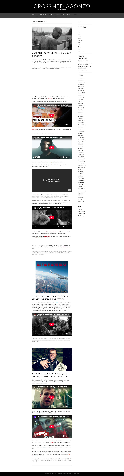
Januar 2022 (80, 90)
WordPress (59, 473)
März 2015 (80, 152)
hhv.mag (52, 442)
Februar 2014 (80, 180)
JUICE (75, 14)
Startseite (35, 14)
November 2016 (81, 120)
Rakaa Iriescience (51, 252)
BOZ (48, 251)
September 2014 (81, 165)
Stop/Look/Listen (47, 236)
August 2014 (80, 167)
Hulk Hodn (69, 251)
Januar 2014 (80, 182)
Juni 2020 (80, 99)
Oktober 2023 (80, 84)
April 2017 (80, 114)
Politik (79, 42)
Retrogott (58, 302)
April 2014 (80, 175)
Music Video (37, 251)
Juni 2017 (80, 109)
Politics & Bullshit (85, 60)
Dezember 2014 (81, 158)
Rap (41, 251)
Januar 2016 (80, 133)
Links (61, 16)
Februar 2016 (80, 131)
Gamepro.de (43, 14)
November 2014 (81, 161)
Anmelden (80, 209)
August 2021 (80, 94)
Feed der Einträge (81, 211)
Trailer (79, 48)
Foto (79, 31)
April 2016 (80, 129)
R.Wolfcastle (80, 70)
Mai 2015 (80, 148)
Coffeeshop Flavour (53, 458)
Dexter (52, 251)
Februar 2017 (80, 118)
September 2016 (81, 124)
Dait (50, 251)
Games (79, 34)
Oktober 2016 (80, 122)
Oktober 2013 (80, 188)
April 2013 (80, 201)
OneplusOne (45, 252)
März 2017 (80, 116)
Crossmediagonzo (62, 6)
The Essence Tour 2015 (52, 339)
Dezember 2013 (81, 184)
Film (79, 29)
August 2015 (80, 141)
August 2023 (80, 86)
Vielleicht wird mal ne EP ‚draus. (42, 237)
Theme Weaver (75, 473)
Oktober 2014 (80, 163)
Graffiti (79, 38)
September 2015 (81, 139)
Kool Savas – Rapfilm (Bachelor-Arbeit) (42, 16)
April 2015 (80, 150)
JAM (34, 460)
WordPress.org (81, 215)
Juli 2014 (80, 169)
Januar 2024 (80, 80)
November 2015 (81, 135)
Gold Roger (50, 98)
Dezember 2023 (81, 82)
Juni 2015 (80, 146)
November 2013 (81, 186)
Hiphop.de (69, 14)
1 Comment (42, 254)
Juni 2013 (80, 197)
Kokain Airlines (58, 308)
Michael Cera (38, 460)
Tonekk (60, 252)
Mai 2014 (80, 173)
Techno (44, 458)
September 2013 (81, 190)
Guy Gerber (65, 458)
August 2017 (80, 107)
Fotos (56, 16)
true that (58, 460)
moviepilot (51, 14)
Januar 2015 (80, 156)
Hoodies (60, 251)
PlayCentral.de (60, 14)
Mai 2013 (80, 199)
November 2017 (81, 105)
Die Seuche (60, 458)
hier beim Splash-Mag (67, 246)
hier (44, 446)
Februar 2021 (80, 97)
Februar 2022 (80, 88)
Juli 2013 (80, 195)
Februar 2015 (80, 154)
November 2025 (81, 77)
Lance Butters (34, 129)
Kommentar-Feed (81, 213)
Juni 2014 (80, 171)
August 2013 (80, 193)
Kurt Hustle (67, 338)
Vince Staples (65, 252)
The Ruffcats (60, 339)
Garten (79, 36)
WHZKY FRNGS (63, 460)
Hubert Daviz (64, 251)
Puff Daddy (48, 460)
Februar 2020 (80, 101)
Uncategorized (81, 51)
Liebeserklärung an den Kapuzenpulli (53, 231)
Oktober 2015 (80, 137)
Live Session (34, 339)
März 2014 (80, 178)
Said (37, 194)
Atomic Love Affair (50, 338)
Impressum (67, 16)
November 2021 (81, 92)
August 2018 (80, 103)
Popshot (79, 62)
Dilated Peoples (50, 162)
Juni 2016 (80, 126)
